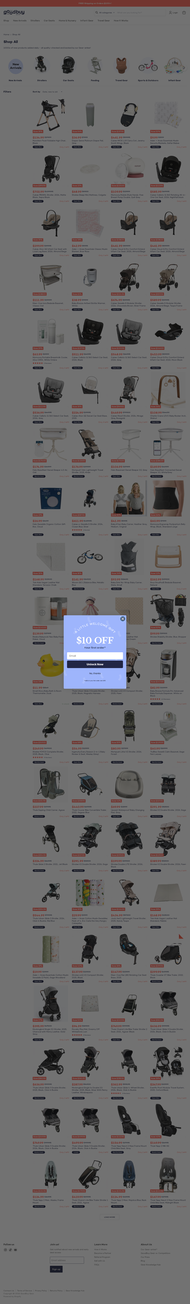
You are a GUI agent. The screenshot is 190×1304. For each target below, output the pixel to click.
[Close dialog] (122, 618)
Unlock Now (95, 664)
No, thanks (95, 673)
